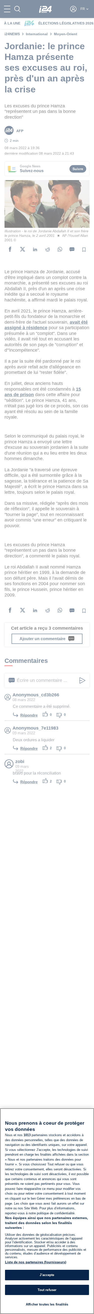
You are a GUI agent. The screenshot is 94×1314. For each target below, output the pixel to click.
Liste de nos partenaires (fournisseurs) (35, 1262)
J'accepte (47, 1275)
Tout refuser (47, 1290)
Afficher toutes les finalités (47, 1304)
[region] (47, 1211)
